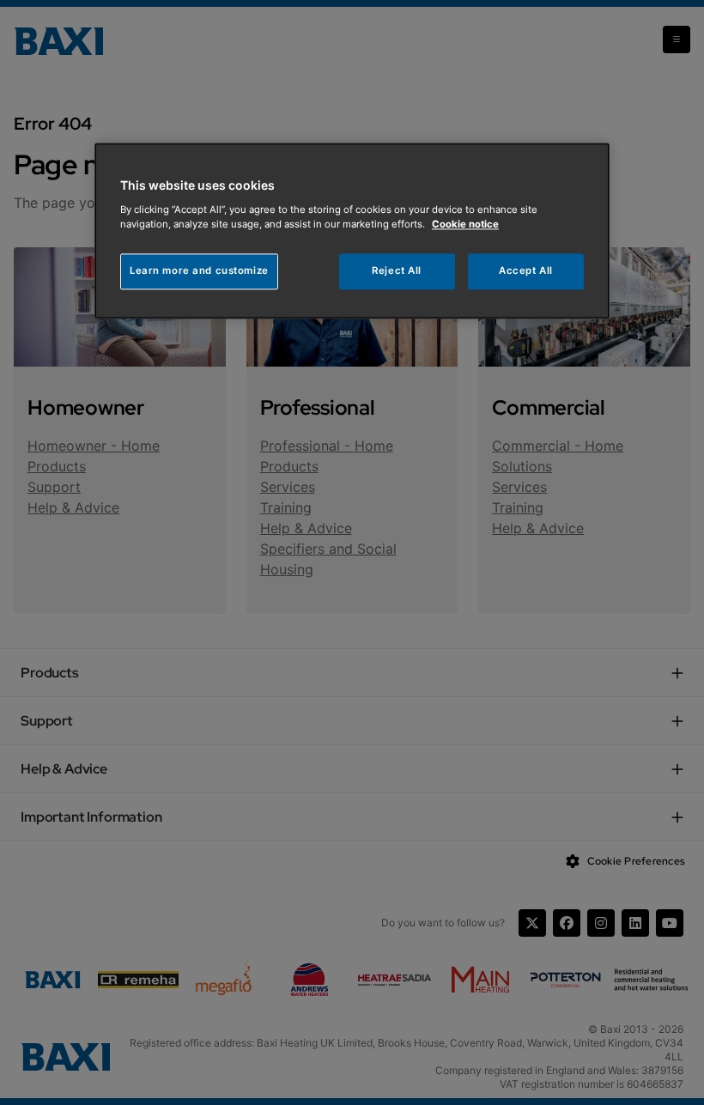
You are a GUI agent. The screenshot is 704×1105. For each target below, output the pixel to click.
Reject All (397, 270)
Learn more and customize (199, 270)
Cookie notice (465, 224)
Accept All (526, 270)
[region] (352, 231)
